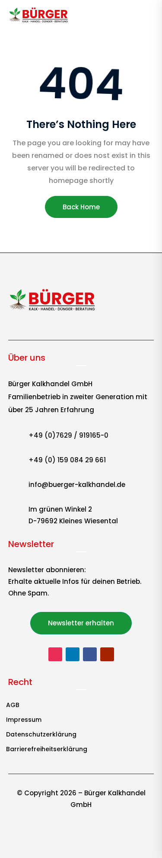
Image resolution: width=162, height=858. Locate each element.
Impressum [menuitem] (23, 720)
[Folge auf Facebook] (90, 654)
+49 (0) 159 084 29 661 (67, 459)
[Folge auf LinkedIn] (72, 654)
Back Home (81, 206)
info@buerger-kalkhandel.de (77, 484)
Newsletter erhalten (81, 622)
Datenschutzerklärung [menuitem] (41, 735)
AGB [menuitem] (12, 705)
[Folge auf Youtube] (107, 654)
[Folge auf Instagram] (55, 654)
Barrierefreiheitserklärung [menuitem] (46, 749)
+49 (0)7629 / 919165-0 (68, 435)
